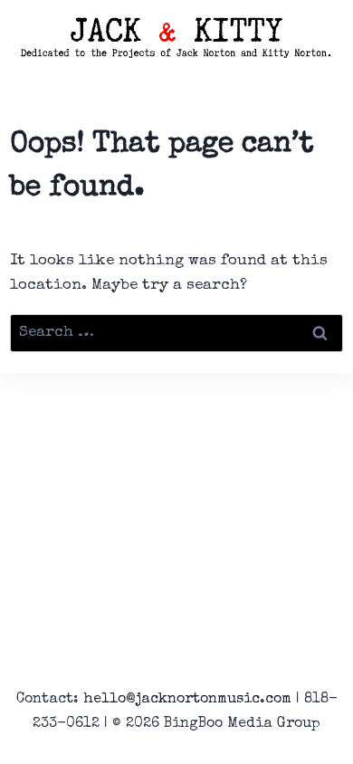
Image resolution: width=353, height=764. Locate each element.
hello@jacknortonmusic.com (187, 699)
